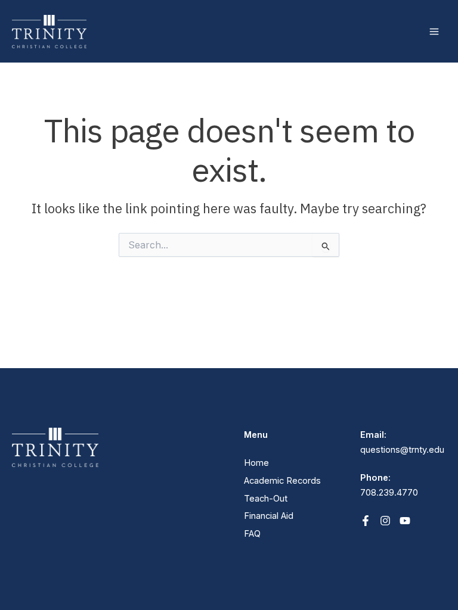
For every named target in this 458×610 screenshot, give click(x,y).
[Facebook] (365, 520)
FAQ (252, 533)
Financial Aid (268, 516)
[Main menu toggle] (434, 31)
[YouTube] (405, 520)
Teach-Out (265, 498)
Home (256, 463)
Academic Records (282, 480)
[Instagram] (385, 520)
